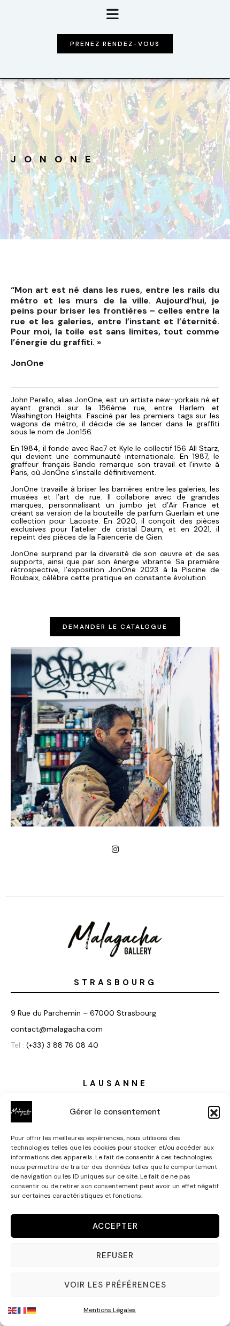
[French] (22, 1309)
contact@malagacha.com (57, 1029)
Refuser (115, 1255)
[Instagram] (115, 849)
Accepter (115, 1226)
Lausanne (115, 1083)
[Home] (115, 939)
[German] (32, 1309)
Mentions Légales (109, 1310)
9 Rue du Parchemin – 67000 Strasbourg (83, 1013)
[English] (13, 1309)
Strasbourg (115, 982)
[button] (214, 1111)
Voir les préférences (115, 1285)
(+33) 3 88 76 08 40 (62, 1045)
